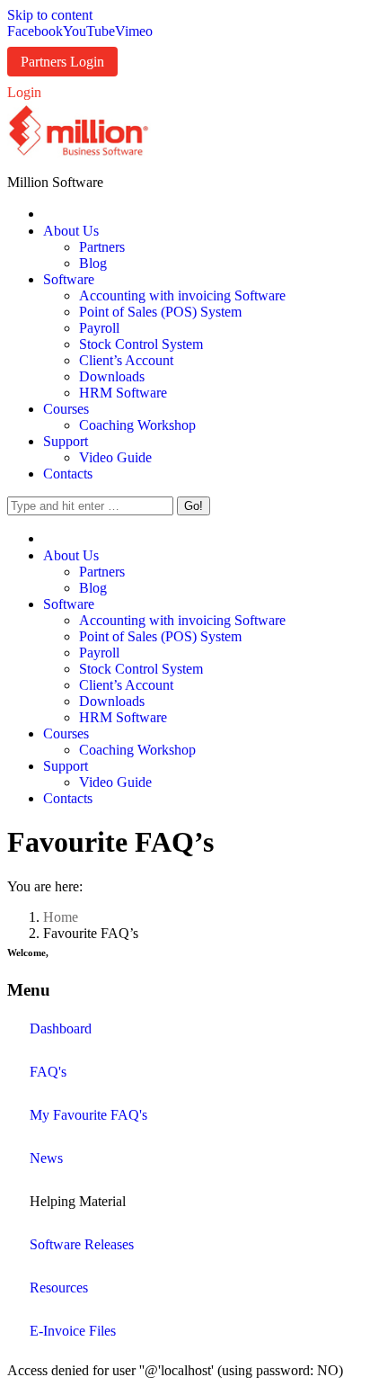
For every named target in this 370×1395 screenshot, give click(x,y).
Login (24, 92)
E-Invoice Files (73, 1330)
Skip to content (49, 14)
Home (60, 917)
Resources (59, 1287)
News (46, 1158)
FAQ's (48, 1071)
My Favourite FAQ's (88, 1114)
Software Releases (82, 1244)
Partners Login (62, 61)
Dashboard (61, 1028)
